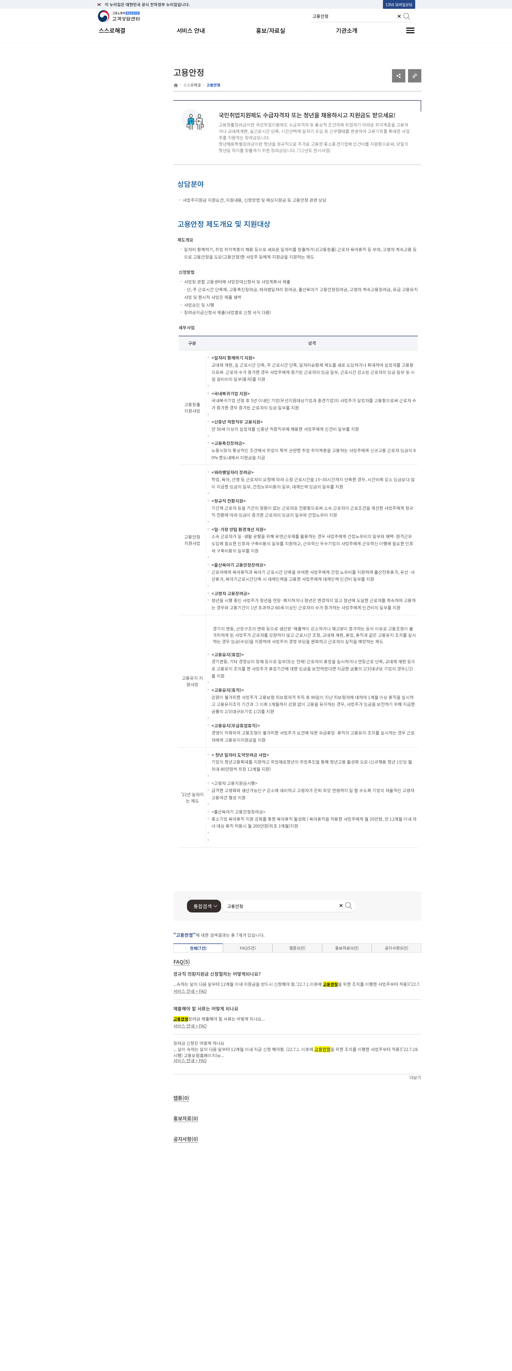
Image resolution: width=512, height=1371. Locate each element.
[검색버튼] (407, 16)
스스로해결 (192, 85)
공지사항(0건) (396, 948)
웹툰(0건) (297, 948)
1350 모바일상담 (399, 4)
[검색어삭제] (399, 16)
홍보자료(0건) (347, 948)
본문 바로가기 (110, 4)
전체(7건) (198, 948)
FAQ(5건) (248, 948)
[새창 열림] (398, 80)
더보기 (415, 1077)
